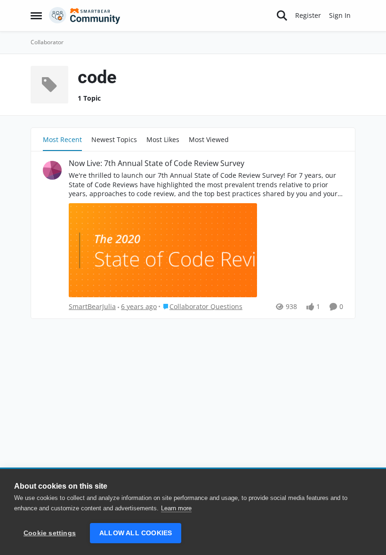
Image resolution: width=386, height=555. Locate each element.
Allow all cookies (135, 533)
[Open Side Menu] (36, 15)
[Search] (282, 15)
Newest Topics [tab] (114, 139)
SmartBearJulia (92, 306)
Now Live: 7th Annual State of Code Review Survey (156, 163)
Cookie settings (50, 533)
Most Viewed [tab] (209, 139)
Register (308, 15)
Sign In (340, 15)
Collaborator (47, 42)
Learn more (176, 508)
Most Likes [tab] (162, 139)
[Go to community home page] (85, 15)
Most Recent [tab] (62, 139)
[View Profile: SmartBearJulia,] (52, 170)
